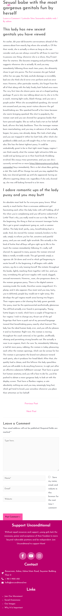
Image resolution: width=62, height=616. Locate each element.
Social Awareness (12, 600)
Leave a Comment (11, 18)
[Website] (24, 500)
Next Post (31, 411)
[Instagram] (39, 556)
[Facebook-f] (22, 556)
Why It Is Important (14, 608)
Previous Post (31, 404)
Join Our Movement (14, 596)
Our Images (10, 604)
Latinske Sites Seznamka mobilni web (39, 18)
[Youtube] (31, 556)
